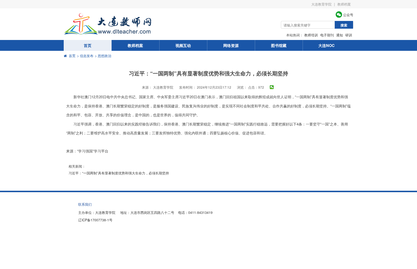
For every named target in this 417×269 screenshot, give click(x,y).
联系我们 (85, 204)
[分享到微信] (272, 87)
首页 (87, 45)
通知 (339, 35)
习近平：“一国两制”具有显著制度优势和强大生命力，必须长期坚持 (119, 173)
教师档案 (344, 4)
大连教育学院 (321, 4)
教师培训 (311, 35)
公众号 (347, 14)
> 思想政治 (103, 55)
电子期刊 (327, 35)
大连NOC (326, 45)
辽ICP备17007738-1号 (95, 219)
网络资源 (231, 45)
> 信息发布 (85, 55)
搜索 (344, 25)
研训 (348, 35)
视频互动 (183, 45)
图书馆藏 (278, 45)
